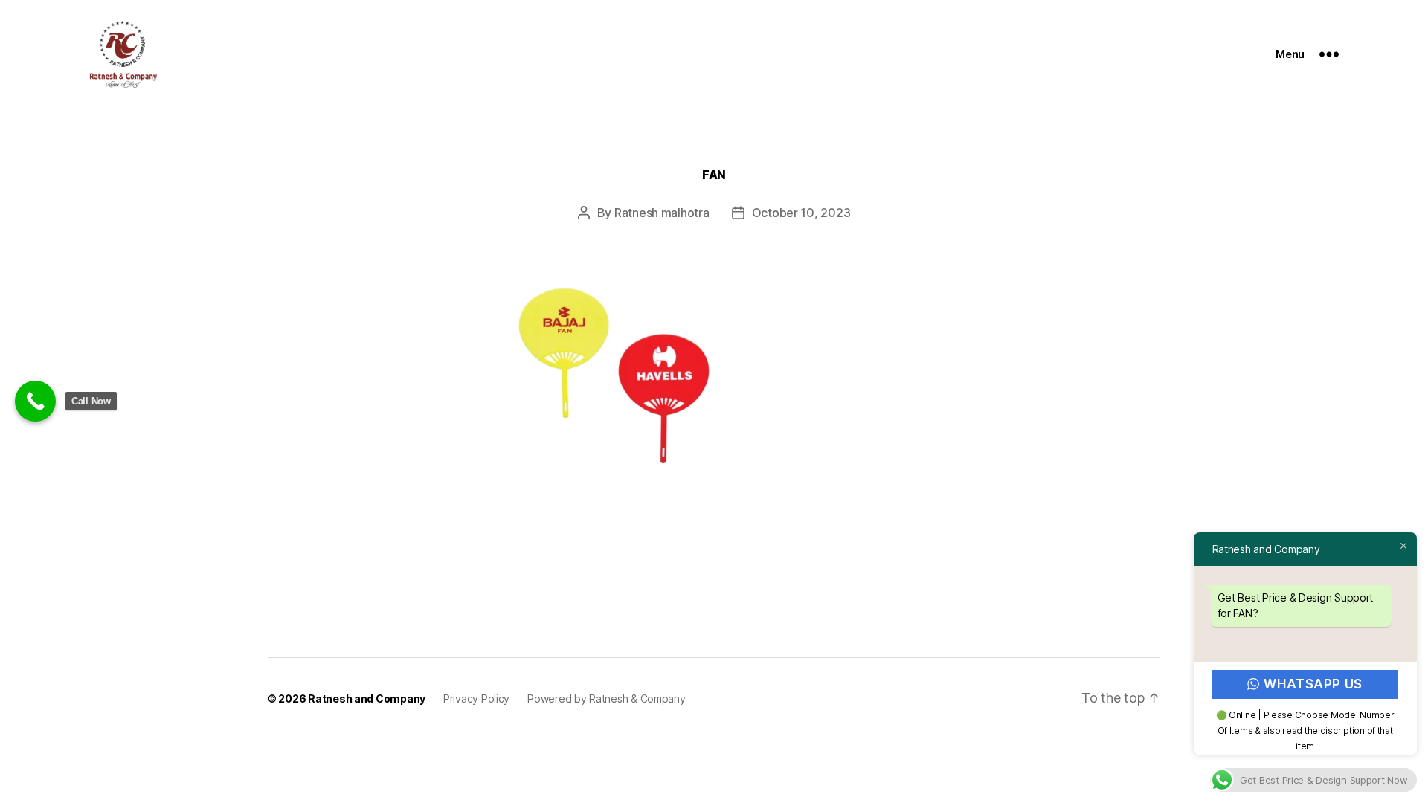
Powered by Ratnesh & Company (606, 698)
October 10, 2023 (801, 212)
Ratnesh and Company (366, 698)
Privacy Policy (476, 698)
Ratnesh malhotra (662, 212)
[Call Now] (35, 401)
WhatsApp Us (1313, 684)
